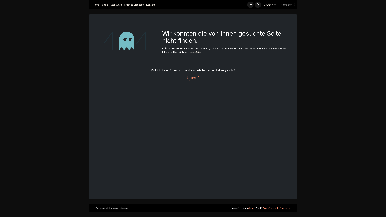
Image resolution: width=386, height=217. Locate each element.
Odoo (251, 208)
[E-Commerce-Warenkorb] (250, 5)
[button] (258, 5)
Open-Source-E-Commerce (276, 208)
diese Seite (195, 52)
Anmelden (286, 4)
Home (193, 77)
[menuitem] (96, 5)
